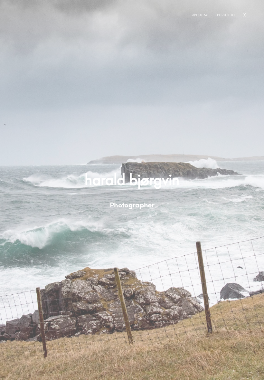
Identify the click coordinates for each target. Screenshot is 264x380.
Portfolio (226, 15)
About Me (200, 15)
